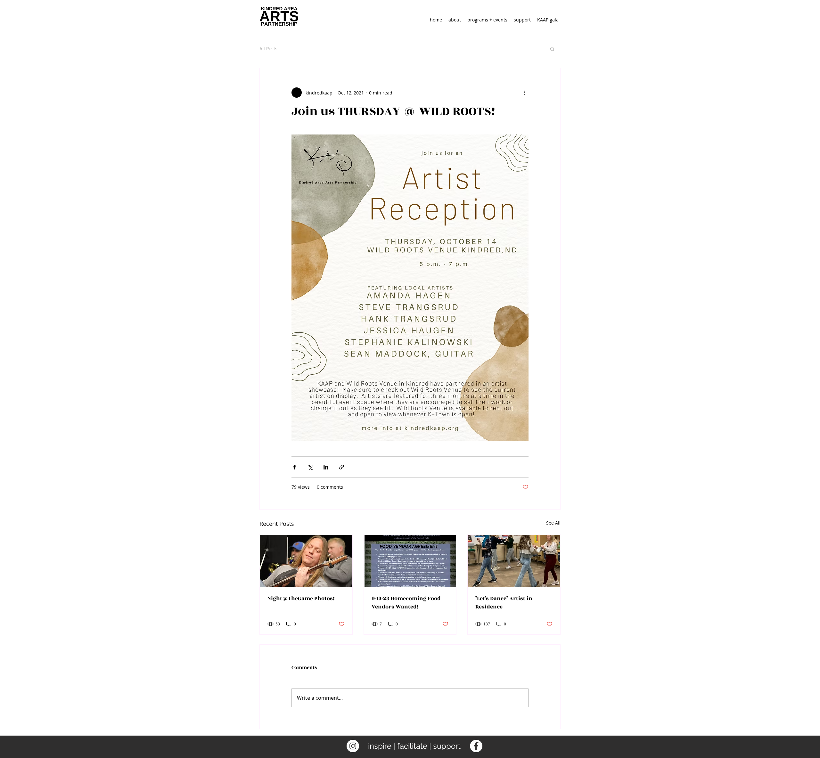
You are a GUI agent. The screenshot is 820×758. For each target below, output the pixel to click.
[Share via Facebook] (294, 467)
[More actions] (525, 92)
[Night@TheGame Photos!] (306, 561)
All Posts (268, 48)
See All (553, 523)
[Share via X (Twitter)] (310, 467)
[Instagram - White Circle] (353, 746)
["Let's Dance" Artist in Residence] (514, 561)
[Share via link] (342, 467)
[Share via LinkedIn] (326, 467)
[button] (552, 48)
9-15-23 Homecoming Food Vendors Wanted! (406, 602)
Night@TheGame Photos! (301, 598)
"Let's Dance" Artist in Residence (503, 602)
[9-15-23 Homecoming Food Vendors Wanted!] (410, 561)
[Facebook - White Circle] (476, 746)
